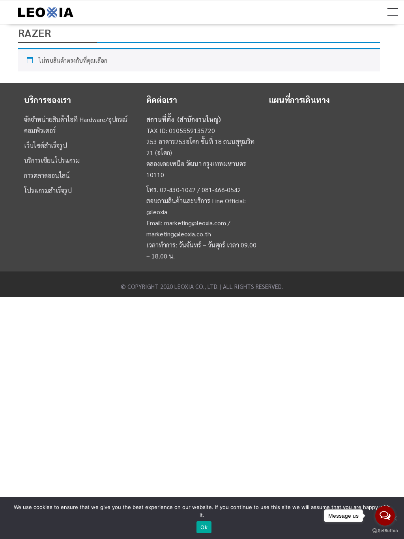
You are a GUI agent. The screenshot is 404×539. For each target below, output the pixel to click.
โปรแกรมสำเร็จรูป (48, 190)
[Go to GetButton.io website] (385, 530)
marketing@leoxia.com (195, 223)
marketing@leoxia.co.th (178, 234)
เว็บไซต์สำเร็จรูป (45, 145)
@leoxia (156, 212)
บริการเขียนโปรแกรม (52, 160)
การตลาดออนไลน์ (47, 175)
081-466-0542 (221, 189)
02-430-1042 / (181, 189)
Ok (204, 527)
